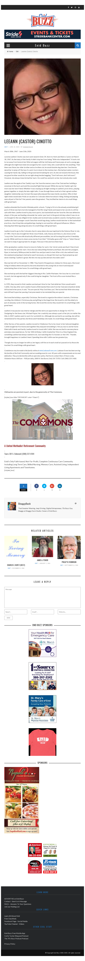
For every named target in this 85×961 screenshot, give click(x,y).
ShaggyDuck (28, 147)
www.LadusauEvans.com (48, 350)
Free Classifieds (10, 919)
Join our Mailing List (12, 907)
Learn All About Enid (12, 916)
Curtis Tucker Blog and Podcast (16, 936)
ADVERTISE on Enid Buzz (14, 899)
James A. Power (42, 560)
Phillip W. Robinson (69, 562)
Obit (6, 147)
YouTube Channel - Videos (14, 924)
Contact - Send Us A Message (15, 901)
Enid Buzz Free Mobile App (14, 933)
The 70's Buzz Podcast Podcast (16, 938)
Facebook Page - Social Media (15, 921)
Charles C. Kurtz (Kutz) (16, 565)
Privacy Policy (9, 944)
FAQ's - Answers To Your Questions (17, 904)
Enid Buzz (57, 953)
